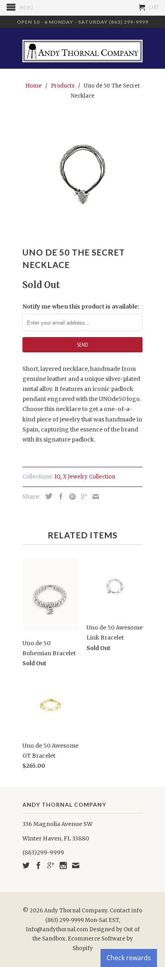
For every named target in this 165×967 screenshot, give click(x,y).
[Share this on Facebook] (59, 496)
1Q (57, 476)
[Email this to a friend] (94, 496)
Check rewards (129, 957)
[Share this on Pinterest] (70, 496)
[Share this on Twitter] (46, 496)
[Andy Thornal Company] (82, 48)
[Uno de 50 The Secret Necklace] (82, 174)
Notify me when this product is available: (80, 306)
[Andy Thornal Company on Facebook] (38, 865)
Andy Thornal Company (75, 910)
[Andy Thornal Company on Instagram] (63, 865)
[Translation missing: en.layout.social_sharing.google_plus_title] (82, 496)
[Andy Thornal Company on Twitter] (26, 865)
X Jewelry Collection (89, 476)
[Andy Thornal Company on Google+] (50, 865)
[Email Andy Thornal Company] (75, 865)
